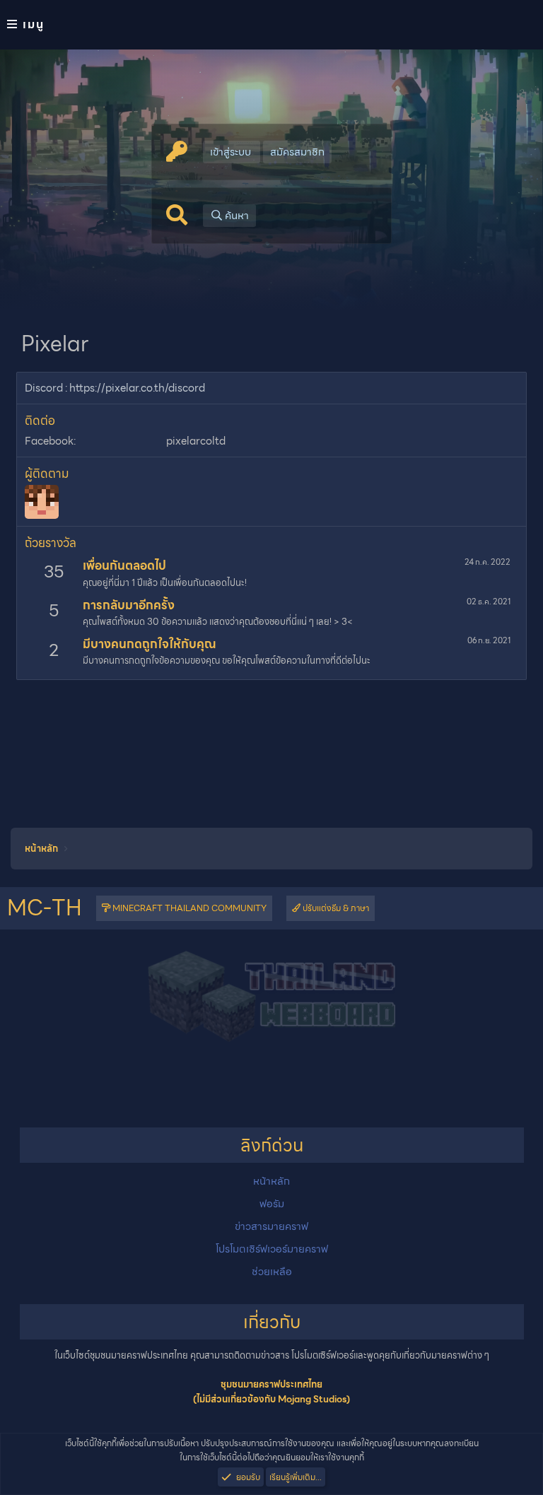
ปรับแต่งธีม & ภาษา (334, 908)
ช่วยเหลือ (272, 1271)
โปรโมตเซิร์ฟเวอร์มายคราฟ (272, 1249)
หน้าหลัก (271, 1181)
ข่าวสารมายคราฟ (271, 1226)
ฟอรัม (271, 1203)
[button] (271, 24)
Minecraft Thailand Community (188, 908)
